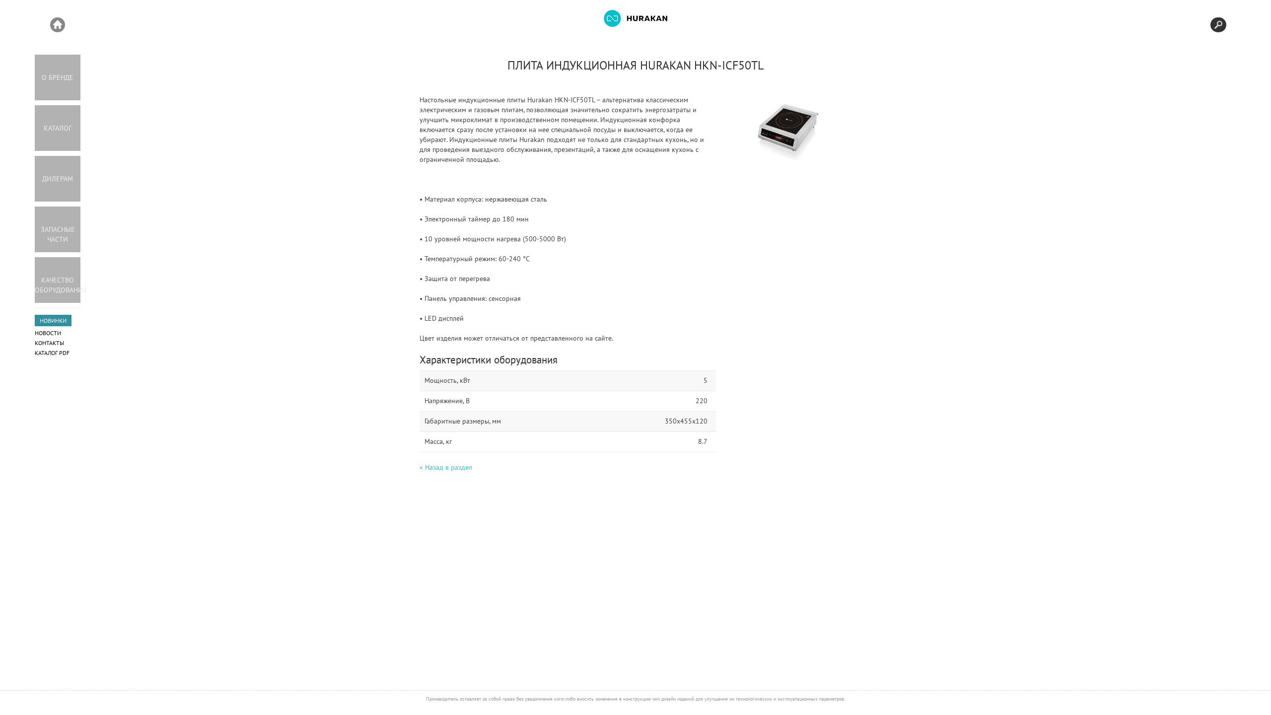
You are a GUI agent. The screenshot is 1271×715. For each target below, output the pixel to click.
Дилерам (57, 178)
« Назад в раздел (446, 467)
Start (57, 24)
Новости (48, 333)
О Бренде (57, 77)
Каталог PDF (52, 353)
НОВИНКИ (53, 320)
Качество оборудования (57, 285)
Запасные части (58, 234)
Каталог (57, 128)
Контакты (49, 343)
